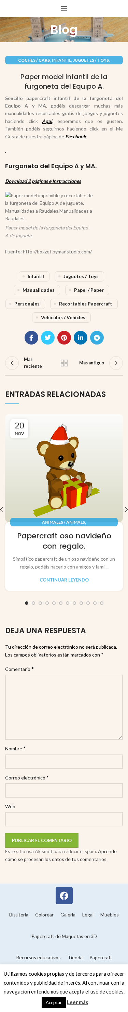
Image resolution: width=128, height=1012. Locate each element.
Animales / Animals (63, 522)
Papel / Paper (89, 290)
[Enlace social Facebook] (31, 338)
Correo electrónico (27, 777)
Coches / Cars (34, 60)
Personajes (27, 304)
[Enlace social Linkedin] (80, 338)
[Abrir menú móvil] (64, 8)
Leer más (77, 1002)
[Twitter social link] (48, 338)
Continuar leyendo (64, 580)
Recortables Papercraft (85, 304)
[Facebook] (64, 895)
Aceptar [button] (54, 1002)
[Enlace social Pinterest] (64, 338)
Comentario (19, 668)
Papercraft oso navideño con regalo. (64, 541)
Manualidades (39, 290)
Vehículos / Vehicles (63, 317)
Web (10, 806)
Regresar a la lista (64, 363)
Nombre (15, 748)
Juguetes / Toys (91, 60)
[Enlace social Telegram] (97, 338)
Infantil (61, 60)
